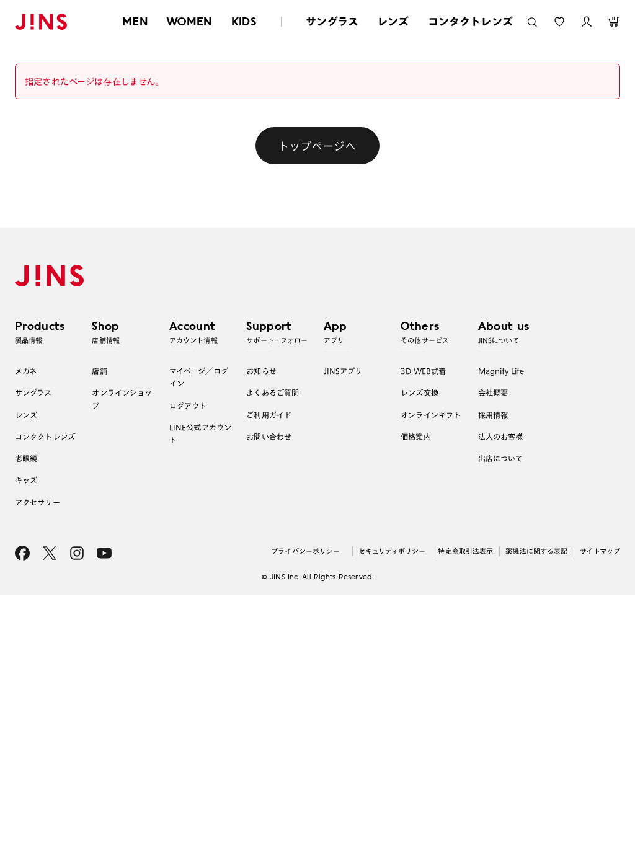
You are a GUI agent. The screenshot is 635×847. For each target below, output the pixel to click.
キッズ (26, 480)
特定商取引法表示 (465, 551)
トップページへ (317, 145)
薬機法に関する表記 (536, 551)
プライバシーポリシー (305, 551)
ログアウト (188, 405)
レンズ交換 (419, 392)
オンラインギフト (431, 415)
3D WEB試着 (423, 371)
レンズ (393, 21)
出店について (500, 458)
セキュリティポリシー (391, 551)
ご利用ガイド (268, 415)
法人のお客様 (500, 436)
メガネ (26, 371)
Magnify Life (501, 371)
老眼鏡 (26, 458)
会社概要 (493, 392)
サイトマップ (600, 551)
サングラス (332, 21)
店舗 (99, 371)
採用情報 (493, 415)
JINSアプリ (343, 371)
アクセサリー (37, 502)
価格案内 (416, 436)
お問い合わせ (268, 436)
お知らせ (261, 371)
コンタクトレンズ (470, 21)
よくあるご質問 (272, 392)
